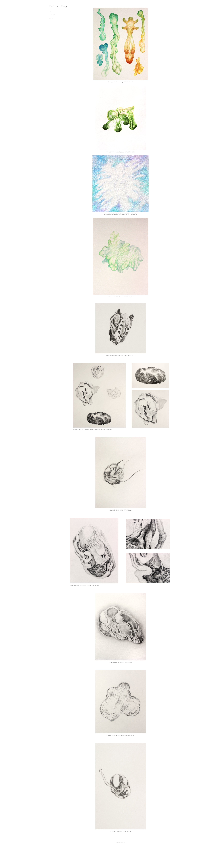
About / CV (52, 15)
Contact (51, 18)
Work (51, 11)
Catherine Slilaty (58, 6)
